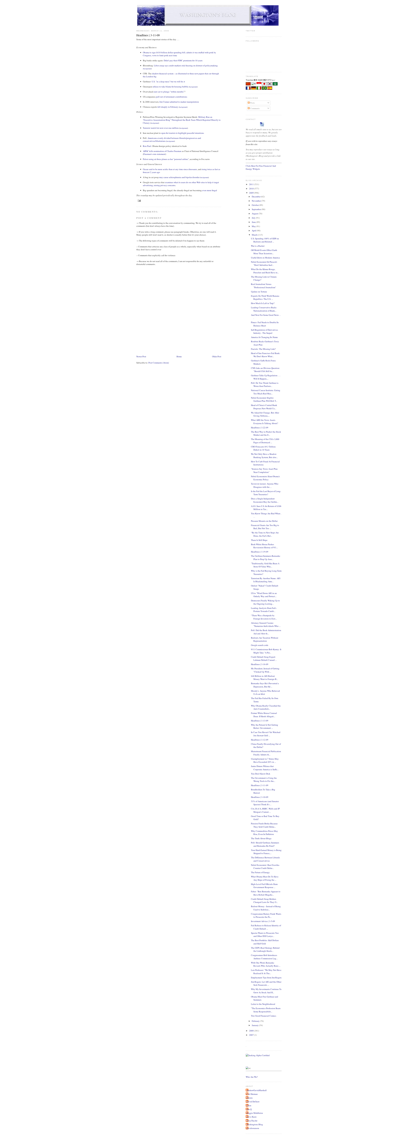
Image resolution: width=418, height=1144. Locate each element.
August (255, 213)
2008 (251, 1030)
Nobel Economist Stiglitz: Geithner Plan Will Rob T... (264, 399)
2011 (251, 184)
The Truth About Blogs (261, 838)
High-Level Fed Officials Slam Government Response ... (264, 886)
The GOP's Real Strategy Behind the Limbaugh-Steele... (265, 949)
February (256, 1021)
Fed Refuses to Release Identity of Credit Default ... (266, 927)
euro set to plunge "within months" (169, 91)
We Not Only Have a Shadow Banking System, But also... (264, 456)
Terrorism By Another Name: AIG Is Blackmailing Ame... (265, 580)
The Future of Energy (260, 872)
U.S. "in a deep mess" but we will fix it (168, 81)
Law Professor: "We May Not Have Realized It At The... (266, 972)
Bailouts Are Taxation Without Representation (264, 639)
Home (179, 356)
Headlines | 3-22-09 (259, 427)
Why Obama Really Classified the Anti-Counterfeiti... (266, 707)
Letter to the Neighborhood (263, 1004)
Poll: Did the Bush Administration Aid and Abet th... (266, 632)
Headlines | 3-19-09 (259, 551)
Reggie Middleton (255, 1112)
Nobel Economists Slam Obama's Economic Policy (265, 478)
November (256, 200)
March (255, 234)
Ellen (249, 1105)
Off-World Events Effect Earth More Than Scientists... (264, 252)
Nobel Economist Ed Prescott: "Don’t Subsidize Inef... (264, 263)
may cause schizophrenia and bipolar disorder (179, 177)
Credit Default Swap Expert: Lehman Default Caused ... (264, 658)
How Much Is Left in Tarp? (262, 303)
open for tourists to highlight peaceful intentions (182, 133)
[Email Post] (138, 201)
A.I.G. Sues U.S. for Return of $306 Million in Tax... (266, 508)
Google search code (259, 645)
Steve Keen (252, 1116)
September (257, 209)
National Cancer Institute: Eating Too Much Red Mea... (265, 392)
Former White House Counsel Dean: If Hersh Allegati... (264, 715)
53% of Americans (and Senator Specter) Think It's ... (265, 803)
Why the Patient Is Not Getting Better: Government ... (264, 726)
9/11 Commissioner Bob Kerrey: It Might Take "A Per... (266, 651)
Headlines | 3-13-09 (259, 720)
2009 (251, 192)
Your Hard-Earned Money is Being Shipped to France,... (266, 852)
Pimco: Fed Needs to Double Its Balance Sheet (265, 324)
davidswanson (253, 1128)
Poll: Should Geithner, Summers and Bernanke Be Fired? (265, 844)
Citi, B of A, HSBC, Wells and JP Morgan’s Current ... (265, 810)
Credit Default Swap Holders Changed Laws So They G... (264, 900)
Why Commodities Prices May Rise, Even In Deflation (264, 833)
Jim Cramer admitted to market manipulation (179, 101)
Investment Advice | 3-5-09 (263, 921)
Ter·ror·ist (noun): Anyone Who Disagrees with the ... (264, 485)
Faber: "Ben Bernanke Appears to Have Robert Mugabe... (265, 893)
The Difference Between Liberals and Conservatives (265, 859)
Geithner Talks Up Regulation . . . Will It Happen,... (265, 377)
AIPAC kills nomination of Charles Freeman (162, 151)
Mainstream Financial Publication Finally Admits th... (266, 753)
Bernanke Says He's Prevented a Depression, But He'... (265, 685)
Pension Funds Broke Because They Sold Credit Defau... (264, 825)
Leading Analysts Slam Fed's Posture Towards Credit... (263, 610)
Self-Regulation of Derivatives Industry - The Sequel (264, 331)
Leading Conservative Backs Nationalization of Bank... (263, 309)
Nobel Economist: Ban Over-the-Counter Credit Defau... (265, 867)
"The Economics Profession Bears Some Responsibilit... (266, 1010)
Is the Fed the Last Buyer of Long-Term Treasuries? (266, 493)
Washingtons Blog (255, 1124)
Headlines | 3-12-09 (259, 739)
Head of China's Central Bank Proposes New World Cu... (264, 407)
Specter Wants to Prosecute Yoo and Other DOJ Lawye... (265, 934)
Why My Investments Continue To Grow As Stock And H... (266, 991)
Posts (252, 102)
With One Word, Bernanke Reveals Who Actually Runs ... (265, 964)
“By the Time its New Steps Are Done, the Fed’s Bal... (265, 534)
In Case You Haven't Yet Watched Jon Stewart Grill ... (265, 734)
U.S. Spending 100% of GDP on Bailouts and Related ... (265, 240)
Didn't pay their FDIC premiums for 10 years (183, 60)
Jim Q (249, 1109)
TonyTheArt (252, 1120)
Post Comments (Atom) (158, 362)
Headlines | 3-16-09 (259, 664)
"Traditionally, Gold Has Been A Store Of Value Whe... (265, 565)
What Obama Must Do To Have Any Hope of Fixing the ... (264, 878)
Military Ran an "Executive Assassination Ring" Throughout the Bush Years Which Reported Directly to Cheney (182, 119)
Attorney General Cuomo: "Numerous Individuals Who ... (266, 624)
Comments (255, 108)
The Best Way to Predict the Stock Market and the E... (266, 433)
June (254, 222)
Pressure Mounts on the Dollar (264, 520)
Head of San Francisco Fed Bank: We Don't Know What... (265, 355)
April (254, 230)
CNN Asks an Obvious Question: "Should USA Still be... (265, 370)
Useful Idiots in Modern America (265, 257)
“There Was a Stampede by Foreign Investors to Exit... (264, 617)
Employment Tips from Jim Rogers (266, 977)
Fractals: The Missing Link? (263, 348)
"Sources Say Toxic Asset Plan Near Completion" (264, 470)
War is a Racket (258, 245)
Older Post (216, 356)
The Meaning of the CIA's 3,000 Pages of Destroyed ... (265, 441)
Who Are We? (252, 1076)
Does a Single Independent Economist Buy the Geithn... (264, 500)
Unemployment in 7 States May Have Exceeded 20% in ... (265, 760)
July (254, 217)
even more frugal (209, 190)
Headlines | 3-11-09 (148, 35)
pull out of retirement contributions (171, 96)
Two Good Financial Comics (263, 1015)
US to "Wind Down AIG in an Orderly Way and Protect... (264, 595)
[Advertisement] (195, 344)
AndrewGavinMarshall (257, 1090)
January (255, 1025)
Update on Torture (259, 291)
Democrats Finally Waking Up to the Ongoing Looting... (265, 602)
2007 (251, 1034)
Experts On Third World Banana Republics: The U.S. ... (265, 297)
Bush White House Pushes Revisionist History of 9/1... (264, 546)
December (256, 196)
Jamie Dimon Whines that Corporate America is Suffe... (265, 768)
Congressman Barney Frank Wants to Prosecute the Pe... (266, 915)
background (147, 68)
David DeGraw (253, 1101)
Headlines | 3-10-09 (259, 797)
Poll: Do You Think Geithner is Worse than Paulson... (264, 384)
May (254, 226)
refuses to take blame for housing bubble (170, 86)
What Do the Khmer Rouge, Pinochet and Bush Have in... (265, 271)
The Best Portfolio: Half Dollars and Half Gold (265, 942)
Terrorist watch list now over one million (161, 127)
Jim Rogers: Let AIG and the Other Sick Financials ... (266, 983)
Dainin (250, 1097)
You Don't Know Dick (260, 773)
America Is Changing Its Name (264, 337)
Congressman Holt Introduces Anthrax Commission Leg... (264, 957)
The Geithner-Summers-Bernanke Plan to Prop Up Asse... (265, 557)
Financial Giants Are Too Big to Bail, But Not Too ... (265, 527)
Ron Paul (147, 146)
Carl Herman (252, 1094)
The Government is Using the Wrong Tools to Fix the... (264, 779)
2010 (251, 188)
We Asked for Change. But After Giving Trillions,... (265, 414)
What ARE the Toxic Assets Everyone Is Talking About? (264, 422)
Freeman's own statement (154, 154)
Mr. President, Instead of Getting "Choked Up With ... (265, 670)
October (255, 205)
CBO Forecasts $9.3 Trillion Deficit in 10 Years (263, 448)
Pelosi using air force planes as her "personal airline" (166, 159)
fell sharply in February (168, 106)
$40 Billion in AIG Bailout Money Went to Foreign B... (264, 678)
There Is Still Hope (259, 540)
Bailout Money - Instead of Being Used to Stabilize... (266, 908)
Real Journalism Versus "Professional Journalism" (263, 286)
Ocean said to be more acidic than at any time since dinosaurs (170, 169)
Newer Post (141, 356)
